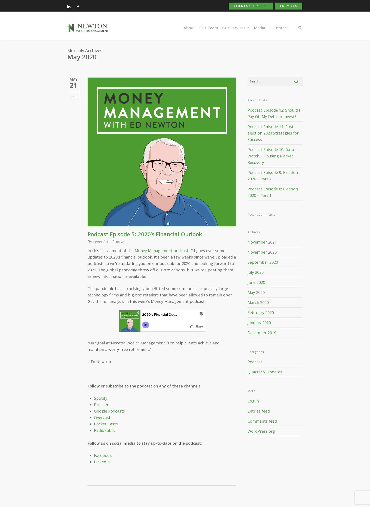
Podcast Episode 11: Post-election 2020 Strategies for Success (273, 133)
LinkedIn (102, 461)
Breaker (101, 404)
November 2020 (262, 252)
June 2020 (256, 282)
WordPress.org (261, 431)
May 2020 (256, 292)
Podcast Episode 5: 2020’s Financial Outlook (145, 234)
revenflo (100, 241)
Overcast (102, 417)
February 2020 (261, 312)
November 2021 (262, 242)
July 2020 (256, 272)
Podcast (119, 241)
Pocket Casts (106, 423)
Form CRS (288, 6)
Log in (253, 401)
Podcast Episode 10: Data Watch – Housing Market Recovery (271, 156)
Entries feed (259, 411)
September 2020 (263, 262)
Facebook (103, 455)
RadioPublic (105, 430)
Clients (251, 6)
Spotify (100, 398)
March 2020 (258, 302)
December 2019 (262, 332)
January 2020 (259, 322)
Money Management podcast (161, 250)
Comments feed (262, 421)
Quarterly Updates (265, 371)
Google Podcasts (109, 411)
